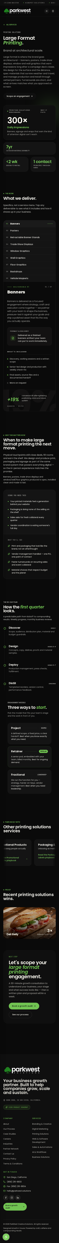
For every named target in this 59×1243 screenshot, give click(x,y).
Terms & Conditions (12, 1163)
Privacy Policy (9, 1158)
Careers (7, 1138)
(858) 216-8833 (14, 1181)
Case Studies (9, 1133)
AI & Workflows (39, 1152)
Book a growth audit (22, 1006)
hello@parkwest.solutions (19, 1190)
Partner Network (11, 1148)
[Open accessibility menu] (6, 1237)
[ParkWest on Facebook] (5, 1197)
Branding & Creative (41, 1124)
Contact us (8, 1153)
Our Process (9, 1129)
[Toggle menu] (53, 11)
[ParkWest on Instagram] (11, 1197)
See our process (20, 1014)
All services (11, 24)
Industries (7, 1143)
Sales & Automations (42, 1147)
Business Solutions (41, 1157)
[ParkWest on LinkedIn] (17, 1197)
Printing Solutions (40, 1133)
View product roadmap (18, 1107)
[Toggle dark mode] (46, 11)
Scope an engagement (18, 96)
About (6, 1124)
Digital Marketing (40, 1129)
